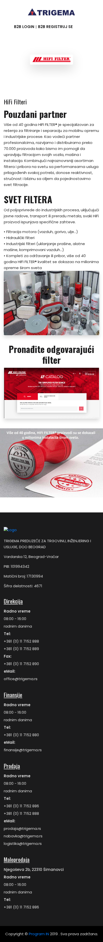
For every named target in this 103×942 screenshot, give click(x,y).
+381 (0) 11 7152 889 (21, 648)
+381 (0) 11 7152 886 (21, 806)
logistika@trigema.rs (23, 843)
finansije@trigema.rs (23, 749)
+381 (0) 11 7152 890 (21, 663)
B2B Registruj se (55, 26)
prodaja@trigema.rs (22, 828)
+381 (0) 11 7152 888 (21, 641)
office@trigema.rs (21, 678)
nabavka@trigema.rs (23, 836)
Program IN (39, 933)
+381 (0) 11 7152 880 (21, 734)
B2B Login (24, 26)
